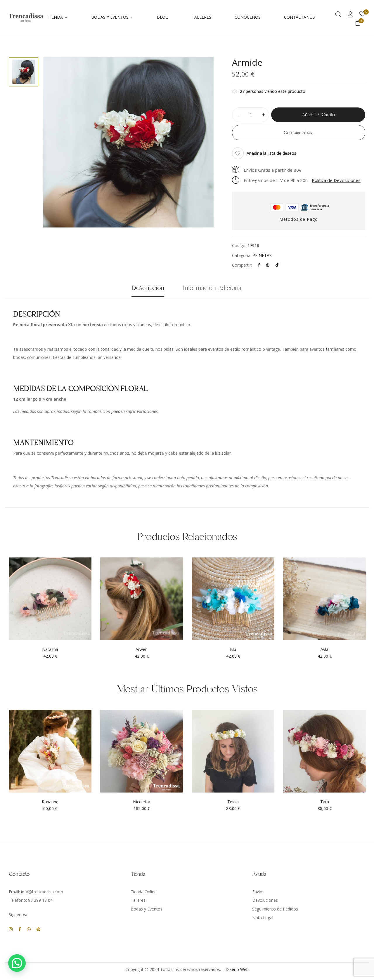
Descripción (147, 288)
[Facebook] (259, 265)
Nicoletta (141, 802)
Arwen (142, 649)
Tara (324, 802)
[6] (362, 14)
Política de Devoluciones (336, 180)
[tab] (147, 289)
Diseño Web (237, 969)
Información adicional (213, 288)
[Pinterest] (267, 265)
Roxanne (50, 802)
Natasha (50, 649)
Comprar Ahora (299, 132)
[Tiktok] (277, 265)
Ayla (324, 649)
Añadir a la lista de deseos (271, 153)
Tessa (233, 802)
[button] (358, 23)
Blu (233, 649)
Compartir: (242, 265)
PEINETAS (262, 255)
